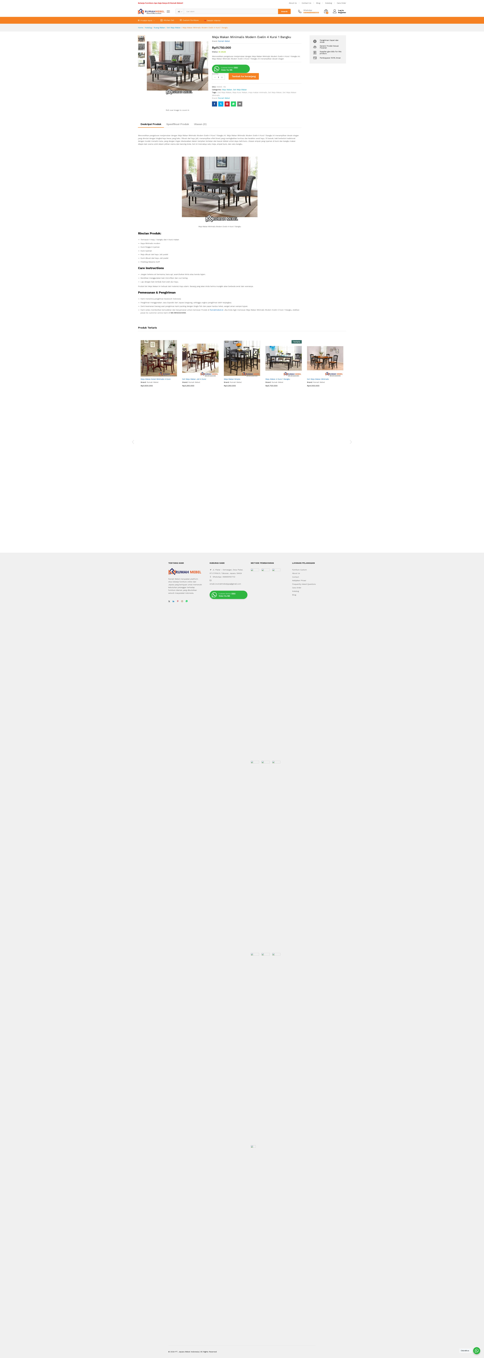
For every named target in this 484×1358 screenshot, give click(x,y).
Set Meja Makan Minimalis (318, 379)
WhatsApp (307, 10)
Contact (295, 577)
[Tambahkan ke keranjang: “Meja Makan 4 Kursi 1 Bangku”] (281, 375)
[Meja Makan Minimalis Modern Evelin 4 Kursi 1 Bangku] (214, 103)
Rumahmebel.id (216, 310)
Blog (318, 3)
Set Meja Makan (173, 28)
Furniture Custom (299, 570)
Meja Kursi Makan (239, 92)
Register (342, 12)
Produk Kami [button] (146, 20)
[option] (159, 365)
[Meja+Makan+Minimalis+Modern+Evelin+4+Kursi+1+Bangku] (220, 103)
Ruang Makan (159, 28)
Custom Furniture (191, 20)
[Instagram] (182, 601)
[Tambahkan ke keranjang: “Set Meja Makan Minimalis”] (322, 375)
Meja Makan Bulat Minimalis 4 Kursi (156, 379)
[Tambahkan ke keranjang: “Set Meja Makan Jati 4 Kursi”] (197, 375)
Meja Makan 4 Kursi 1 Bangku (277, 379)
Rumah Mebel (224, 41)
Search (284, 11)
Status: (215, 52)
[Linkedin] (173, 601)
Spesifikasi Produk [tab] (177, 124)
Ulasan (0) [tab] (200, 124)
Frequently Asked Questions (304, 584)
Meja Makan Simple (232, 379)
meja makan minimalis (257, 92)
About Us (293, 3)
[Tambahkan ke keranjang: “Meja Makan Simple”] (239, 375)
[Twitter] (169, 601)
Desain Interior (214, 20)
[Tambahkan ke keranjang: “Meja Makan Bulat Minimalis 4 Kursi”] (156, 375)
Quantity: (215, 73)
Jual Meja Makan (224, 92)
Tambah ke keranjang (244, 76)
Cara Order (341, 3)
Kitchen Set (169, 20)
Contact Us (306, 3)
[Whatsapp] (186, 601)
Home (140, 28)
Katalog (328, 3)
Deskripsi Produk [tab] (151, 124)
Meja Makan (227, 90)
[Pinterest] (178, 601)
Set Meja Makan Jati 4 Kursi (194, 379)
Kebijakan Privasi (299, 580)
